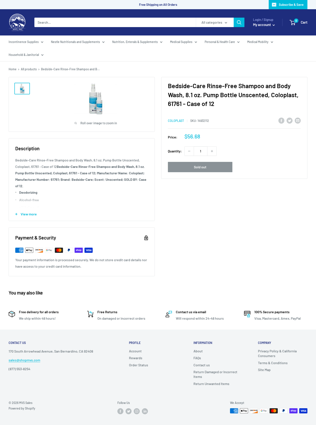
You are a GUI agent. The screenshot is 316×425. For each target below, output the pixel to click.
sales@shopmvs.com (24, 360)
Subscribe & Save (291, 4)
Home (13, 69)
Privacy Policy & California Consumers (277, 353)
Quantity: (175, 151)
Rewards (135, 358)
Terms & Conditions (273, 363)
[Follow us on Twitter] (129, 411)
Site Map (264, 370)
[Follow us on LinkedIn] (145, 411)
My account (262, 24)
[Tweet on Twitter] (290, 120)
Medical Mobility (257, 42)
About (198, 351)
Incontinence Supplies (24, 42)
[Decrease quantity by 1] (189, 151)
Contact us (201, 365)
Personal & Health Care (220, 42)
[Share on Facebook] (281, 120)
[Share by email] (298, 120)
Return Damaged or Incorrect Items (215, 374)
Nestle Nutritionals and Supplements (75, 42)
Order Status (138, 365)
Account (135, 351)
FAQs (197, 358)
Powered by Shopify (22, 408)
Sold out (200, 167)
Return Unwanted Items (211, 384)
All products (29, 69)
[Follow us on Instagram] (137, 411)
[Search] (239, 22)
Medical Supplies (181, 42)
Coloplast (176, 120)
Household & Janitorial (24, 55)
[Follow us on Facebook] (120, 411)
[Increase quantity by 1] (211, 151)
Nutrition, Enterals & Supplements (135, 42)
